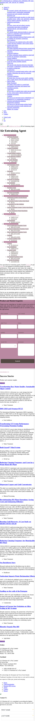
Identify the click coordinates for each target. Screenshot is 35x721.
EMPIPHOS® (15, 138)
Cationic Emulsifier (12, 148)
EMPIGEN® (14, 146)
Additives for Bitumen (10, 135)
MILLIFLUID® (15, 237)
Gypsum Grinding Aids (13, 238)
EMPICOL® (14, 166)
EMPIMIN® (14, 168)
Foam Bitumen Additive (14, 156)
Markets (6, 9)
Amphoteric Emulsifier (13, 145)
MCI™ (13, 199)
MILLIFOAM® (15, 189)
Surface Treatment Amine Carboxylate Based (20, 207)
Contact (6, 114)
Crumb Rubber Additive (14, 153)
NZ (5, 120)
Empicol (28, 265)
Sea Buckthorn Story (8, 563)
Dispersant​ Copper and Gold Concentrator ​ (16, 484)
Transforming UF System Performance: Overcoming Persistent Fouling (14, 425)
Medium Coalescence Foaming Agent (18, 229)
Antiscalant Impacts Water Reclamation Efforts (17, 576)
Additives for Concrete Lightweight (14, 186)
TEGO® (13, 143)
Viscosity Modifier (12, 160)
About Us (6, 7)
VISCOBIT (14, 142)
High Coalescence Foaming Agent (17, 232)
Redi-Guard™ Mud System (10, 447)
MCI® (13, 202)
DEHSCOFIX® (15, 173)
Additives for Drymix (10, 214)
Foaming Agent (11, 188)
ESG (5, 111)
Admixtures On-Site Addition (15, 204)
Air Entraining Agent (13, 165)
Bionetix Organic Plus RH (9, 627)
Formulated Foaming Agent (15, 257)
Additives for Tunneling (10, 242)
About (5, 687)
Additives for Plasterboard (11, 224)
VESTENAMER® (16, 155)
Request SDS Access (10, 686)
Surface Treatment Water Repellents (17, 211)
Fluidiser (9, 235)
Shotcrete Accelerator (13, 179)
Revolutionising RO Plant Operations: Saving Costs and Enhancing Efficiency (17, 501)
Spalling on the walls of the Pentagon (13, 591)
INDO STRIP (15, 140)
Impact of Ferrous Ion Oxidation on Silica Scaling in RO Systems (15, 607)
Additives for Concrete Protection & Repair (16, 196)
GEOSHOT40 (15, 181)
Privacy (6, 691)
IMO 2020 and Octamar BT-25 (11, 409)
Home (5, 682)
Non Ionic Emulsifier (13, 192)
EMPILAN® (14, 176)
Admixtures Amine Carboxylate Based (18, 201)
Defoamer (10, 171)
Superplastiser (11, 183)
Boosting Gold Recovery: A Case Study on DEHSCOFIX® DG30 (15, 523)
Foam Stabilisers (12, 247)
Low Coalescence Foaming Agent (16, 225)
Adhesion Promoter (12, 137)
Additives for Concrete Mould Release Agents (17, 191)
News (5, 112)
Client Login (7, 117)
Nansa (2, 266)
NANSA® (14, 169)
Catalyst (9, 243)
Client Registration (9, 684)
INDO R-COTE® (16, 150)
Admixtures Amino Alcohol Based (17, 197)
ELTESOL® (14, 245)
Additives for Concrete (10, 163)
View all (2, 383)
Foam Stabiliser (11, 174)
